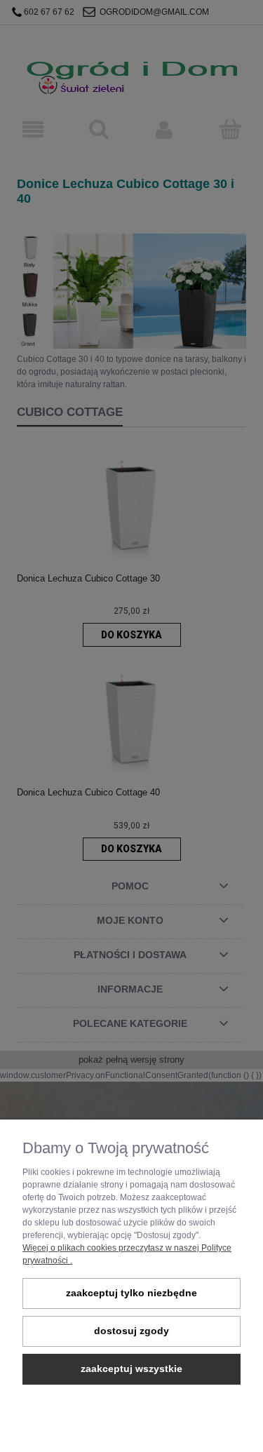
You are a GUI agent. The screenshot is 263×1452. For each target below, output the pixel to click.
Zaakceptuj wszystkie (131, 1369)
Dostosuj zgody (131, 1331)
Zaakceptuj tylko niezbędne (131, 1293)
